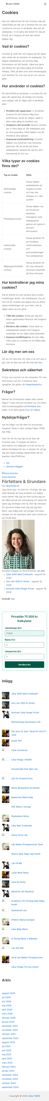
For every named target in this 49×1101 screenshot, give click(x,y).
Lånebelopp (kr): (13, 628)
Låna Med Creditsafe (21, 825)
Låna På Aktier (18, 882)
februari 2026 (9, 1017)
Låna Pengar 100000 (21, 759)
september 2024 (10, 1087)
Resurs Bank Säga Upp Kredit (25, 854)
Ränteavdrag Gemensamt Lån (26, 722)
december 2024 (10, 1075)
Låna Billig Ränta (19, 929)
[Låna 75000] (12, 4)
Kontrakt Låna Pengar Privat (20, 588)
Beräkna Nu (24, 664)
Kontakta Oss (34, 406)
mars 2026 (7, 1013)
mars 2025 (7, 1062)
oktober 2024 (9, 1083)
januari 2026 (8, 1022)
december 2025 (10, 1026)
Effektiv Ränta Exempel (22, 919)
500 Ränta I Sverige (21, 806)
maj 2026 (6, 1005)
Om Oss (38, 362)
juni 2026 (6, 1001)
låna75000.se (12, 486)
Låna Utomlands (19, 750)
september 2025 (10, 1038)
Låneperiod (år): (13, 651)
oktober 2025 (9, 1034)
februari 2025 (9, 1066)
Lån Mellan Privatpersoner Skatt (27, 844)
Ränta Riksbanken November (25, 788)
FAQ (8, 432)
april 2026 (7, 1009)
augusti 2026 (8, 993)
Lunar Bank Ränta (20, 872)
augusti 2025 (8, 1042)
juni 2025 (6, 1050)
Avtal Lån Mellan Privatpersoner (27, 957)
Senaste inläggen (14, 466)
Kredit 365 (16, 740)
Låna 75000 (34, 1096)
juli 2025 (6, 1046)
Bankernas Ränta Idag (22, 797)
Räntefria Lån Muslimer (22, 891)
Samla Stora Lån (19, 835)
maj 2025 (6, 1054)
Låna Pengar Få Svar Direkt (24, 967)
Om (8, 463)
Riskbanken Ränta (20, 816)
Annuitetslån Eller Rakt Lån (24, 769)
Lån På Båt (16, 863)
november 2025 (10, 1030)
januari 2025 (8, 1070)
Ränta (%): (10, 639)
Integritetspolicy (34, 384)
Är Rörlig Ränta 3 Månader (24, 938)
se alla (41, 570)
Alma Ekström (9, 477)
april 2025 (7, 1058)
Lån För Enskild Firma (22, 778)
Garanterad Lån (19, 910)
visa (13, 598)
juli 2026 (6, 997)
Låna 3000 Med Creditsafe (19, 574)
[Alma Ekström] (10, 473)
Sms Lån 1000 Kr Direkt (17, 581)
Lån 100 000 (17, 948)
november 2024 (10, 1079)
